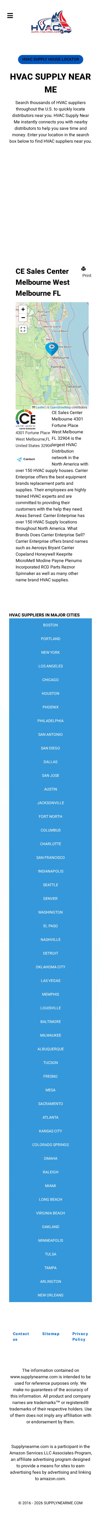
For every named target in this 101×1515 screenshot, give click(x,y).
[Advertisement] (50, 197)
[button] (52, 349)
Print (86, 275)
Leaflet (40, 407)
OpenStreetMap (60, 407)
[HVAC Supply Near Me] (50, 33)
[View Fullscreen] (23, 329)
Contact (29, 459)
